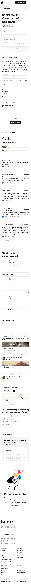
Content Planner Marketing (14, 357)
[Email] (14, 102)
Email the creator (8, 90)
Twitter (5, 93)
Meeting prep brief (7, 274)
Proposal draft (6, 310)
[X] (3, 102)
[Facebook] (10, 102)
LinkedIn (6, 96)
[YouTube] (14, 527)
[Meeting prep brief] (15, 266)
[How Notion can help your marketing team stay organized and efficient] (15, 400)
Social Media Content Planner (15, 338)
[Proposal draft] (15, 301)
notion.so (6, 91)
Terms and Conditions (7, 106)
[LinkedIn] (7, 102)
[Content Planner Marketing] (15, 349)
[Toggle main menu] (29, 3)
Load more (6, 240)
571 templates (9, 26)
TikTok (5, 95)
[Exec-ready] (15, 283)
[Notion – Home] (2, 2)
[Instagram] (2, 527)
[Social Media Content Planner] (15, 330)
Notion (8, 25)
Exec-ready (5, 292)
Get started (15, 505)
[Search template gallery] (27, 8)
